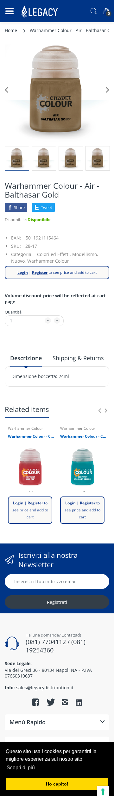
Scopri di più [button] (21, 767)
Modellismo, (85, 254)
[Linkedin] (79, 703)
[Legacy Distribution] (40, 11)
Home (11, 30)
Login (22, 272)
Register (40, 272)
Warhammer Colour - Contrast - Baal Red (31, 436)
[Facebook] (35, 702)
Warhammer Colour (48, 261)
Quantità (13, 312)
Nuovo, (18, 261)
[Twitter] (50, 702)
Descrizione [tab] (26, 358)
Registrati (57, 602)
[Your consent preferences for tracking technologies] (103, 792)
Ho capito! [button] (57, 783)
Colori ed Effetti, (54, 254)
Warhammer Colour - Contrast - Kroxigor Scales (83, 436)
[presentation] (100, 410)
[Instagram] (64, 702)
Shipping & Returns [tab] (78, 358)
